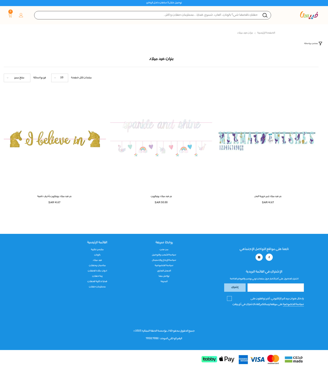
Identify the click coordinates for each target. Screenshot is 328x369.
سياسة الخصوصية (293, 304)
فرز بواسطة (39, 77)
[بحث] (152, 15)
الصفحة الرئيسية (266, 33)
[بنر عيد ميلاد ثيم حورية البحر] (267, 140)
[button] (59, 78)
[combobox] (152, 15)
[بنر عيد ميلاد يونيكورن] (161, 140)
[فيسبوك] (269, 257)
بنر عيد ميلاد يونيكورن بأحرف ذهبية (54, 196)
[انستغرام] (259, 257)
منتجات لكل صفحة (81, 77)
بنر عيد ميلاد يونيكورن (161, 196)
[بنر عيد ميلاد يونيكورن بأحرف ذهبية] (54, 140)
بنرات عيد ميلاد (245, 33)
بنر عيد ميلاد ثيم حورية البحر (268, 196)
